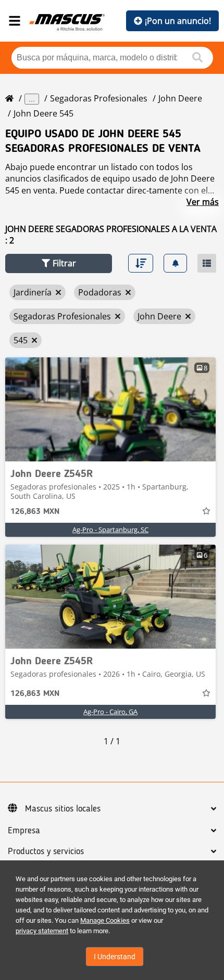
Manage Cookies (105, 920)
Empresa (24, 830)
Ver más (202, 202)
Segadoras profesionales (98, 98)
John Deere (180, 98)
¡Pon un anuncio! (178, 21)
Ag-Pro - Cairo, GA (110, 711)
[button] (58, 263)
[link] (110, 409)
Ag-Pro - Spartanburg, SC (110, 529)
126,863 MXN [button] (34, 512)
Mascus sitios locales (63, 809)
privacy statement (42, 931)
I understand (114, 956)
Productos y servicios (46, 851)
